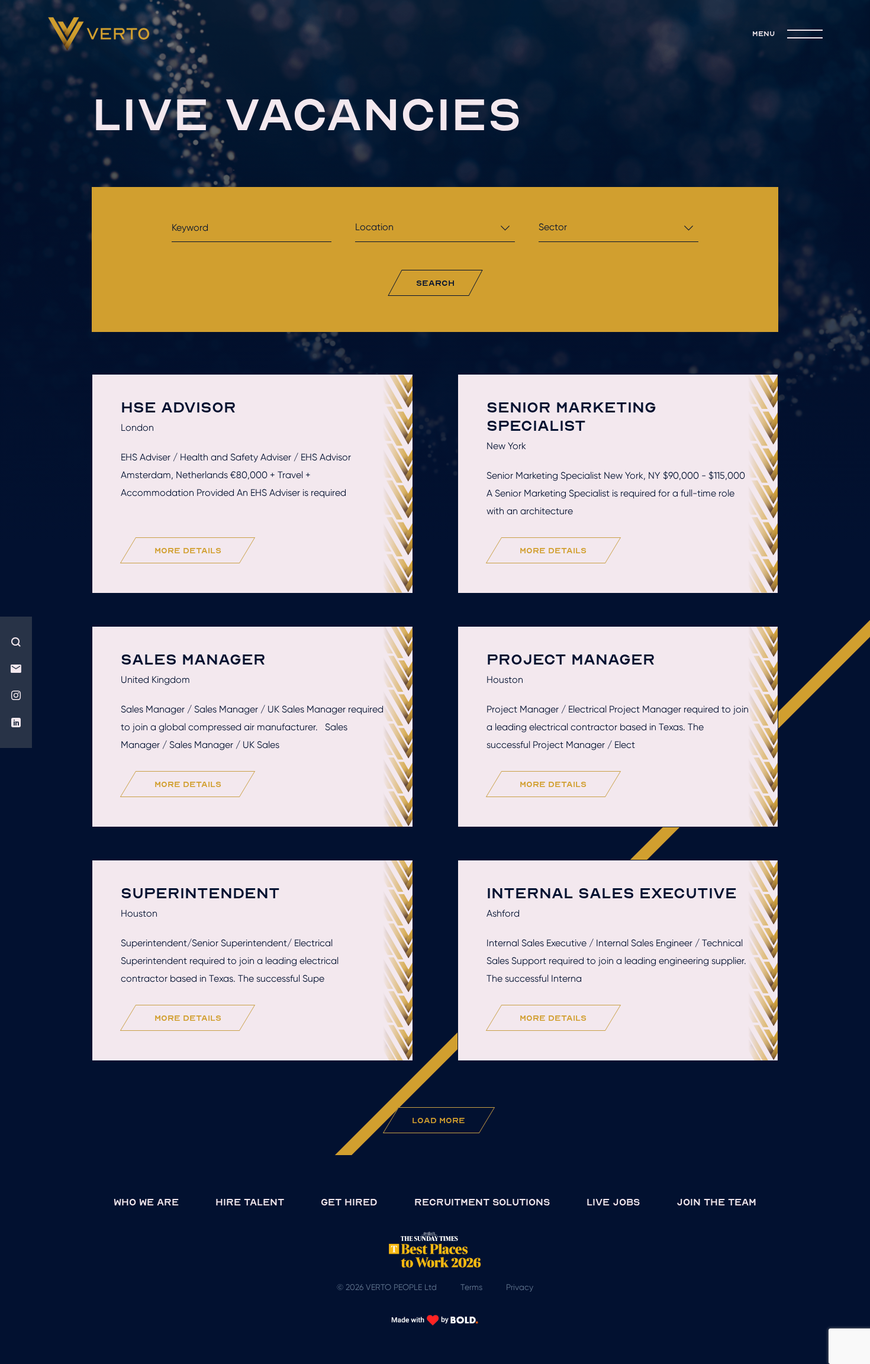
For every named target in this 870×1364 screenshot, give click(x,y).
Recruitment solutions (482, 1202)
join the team (716, 1202)
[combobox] (435, 230)
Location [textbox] (374, 227)
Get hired (349, 1202)
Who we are (146, 1202)
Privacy (519, 1287)
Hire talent (249, 1202)
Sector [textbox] (553, 227)
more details (187, 550)
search (435, 283)
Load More (438, 1120)
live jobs (613, 1202)
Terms (471, 1287)
